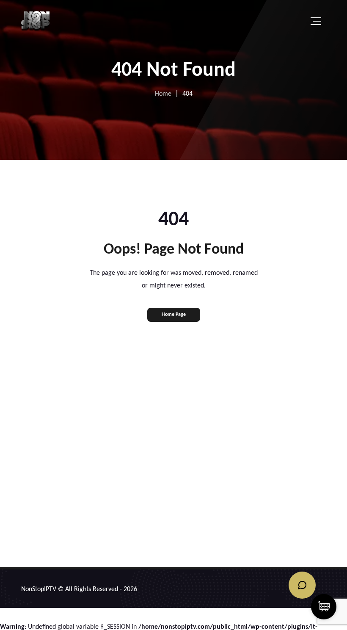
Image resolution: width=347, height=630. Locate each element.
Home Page (174, 314)
